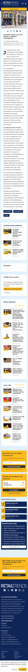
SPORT (6, 215)
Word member (14, 9)
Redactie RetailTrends (12, 41)
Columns (16, 653)
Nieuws (16, 651)
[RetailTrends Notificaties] (23, 590)
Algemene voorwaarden (7, 618)
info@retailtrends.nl (12, 639)
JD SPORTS (7, 211)
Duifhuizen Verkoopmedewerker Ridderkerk (15, 541)
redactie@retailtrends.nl (12, 641)
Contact (3, 656)
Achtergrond (4, 651)
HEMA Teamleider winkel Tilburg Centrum (15, 528)
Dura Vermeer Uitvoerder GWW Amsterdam (15, 537)
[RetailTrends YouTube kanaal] (12, 590)
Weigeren (14, 669)
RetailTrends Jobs (14, 547)
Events (16, 654)
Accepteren (23, 669)
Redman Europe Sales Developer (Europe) (15, 533)
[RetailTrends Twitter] (8, 590)
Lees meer (4, 666)
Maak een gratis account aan (13, 289)
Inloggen (7, 292)
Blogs (2, 653)
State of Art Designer (10, 530)
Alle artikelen (19, 305)
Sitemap (16, 657)
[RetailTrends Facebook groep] (4, 590)
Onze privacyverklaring (7, 616)
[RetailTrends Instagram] (19, 590)
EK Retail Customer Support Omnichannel (15, 544)
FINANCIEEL (18, 211)
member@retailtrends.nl (15, 644)
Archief (3, 657)
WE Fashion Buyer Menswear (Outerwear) (15, 526)
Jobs (2, 654)
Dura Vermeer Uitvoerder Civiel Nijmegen (15, 539)
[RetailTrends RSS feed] (15, 590)
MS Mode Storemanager (11, 535)
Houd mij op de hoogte (13, 466)
